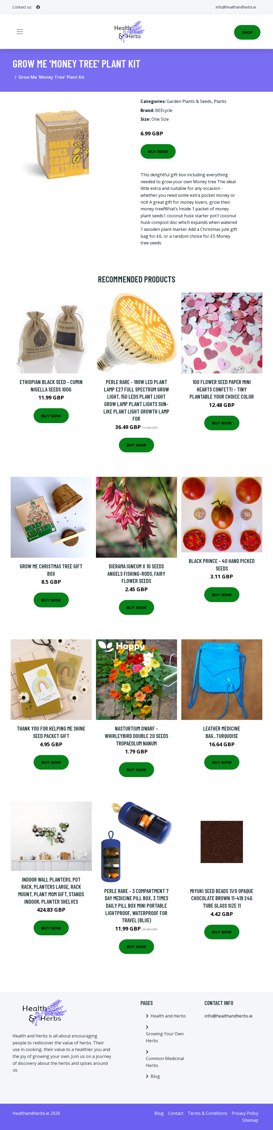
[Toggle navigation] (20, 32)
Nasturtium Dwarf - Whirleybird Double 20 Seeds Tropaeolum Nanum (136, 735)
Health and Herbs (168, 1016)
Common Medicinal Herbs (165, 1062)
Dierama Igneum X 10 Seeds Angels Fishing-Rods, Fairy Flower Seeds (136, 573)
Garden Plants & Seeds (189, 101)
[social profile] (38, 7)
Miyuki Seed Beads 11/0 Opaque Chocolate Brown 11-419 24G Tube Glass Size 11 (221, 898)
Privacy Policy (245, 1113)
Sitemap (250, 1120)
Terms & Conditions (207, 1113)
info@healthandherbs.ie (236, 7)
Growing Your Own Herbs (165, 1037)
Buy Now (158, 151)
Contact (175, 1113)
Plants (220, 101)
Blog (155, 1076)
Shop (247, 32)
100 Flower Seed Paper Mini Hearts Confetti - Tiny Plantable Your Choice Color (222, 389)
